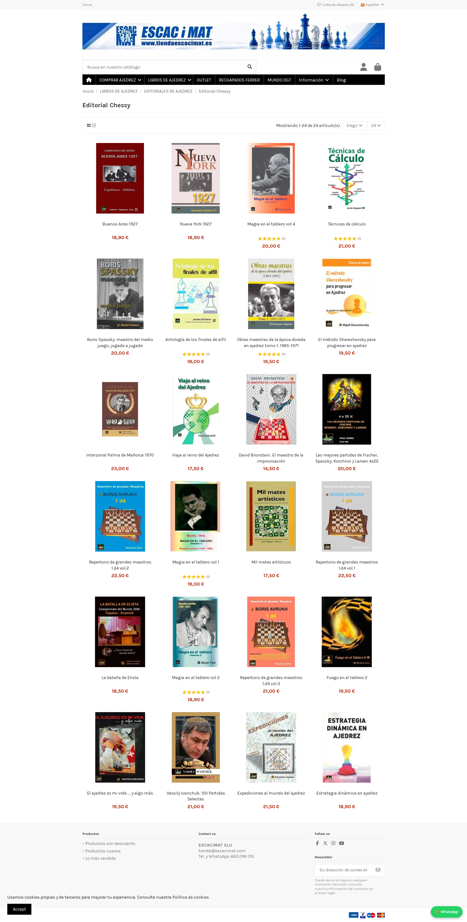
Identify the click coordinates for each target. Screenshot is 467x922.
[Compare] (122, 216)
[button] (119, 79)
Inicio (87, 4)
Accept (19, 909)
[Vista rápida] (131, 216)
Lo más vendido (100, 858)
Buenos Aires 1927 (120, 224)
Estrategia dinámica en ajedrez (346, 793)
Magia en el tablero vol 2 (196, 677)
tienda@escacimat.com (222, 850)
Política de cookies (190, 897)
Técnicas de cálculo (347, 224)
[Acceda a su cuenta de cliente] (363, 67)
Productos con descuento (110, 843)
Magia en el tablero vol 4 (271, 224)
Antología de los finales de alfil (195, 339)
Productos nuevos (103, 851)
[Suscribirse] (378, 870)
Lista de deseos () (338, 4)
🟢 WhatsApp (446, 912)
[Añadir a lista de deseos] (111, 216)
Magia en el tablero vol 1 (195, 562)
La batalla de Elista (120, 677)
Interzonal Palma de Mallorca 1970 (120, 455)
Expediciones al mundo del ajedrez (271, 793)
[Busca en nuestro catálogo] (249, 67)
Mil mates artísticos (271, 562)
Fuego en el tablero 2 (347, 677)
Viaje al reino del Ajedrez (195, 455)
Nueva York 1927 (196, 224)
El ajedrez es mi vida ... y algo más (120, 793)
